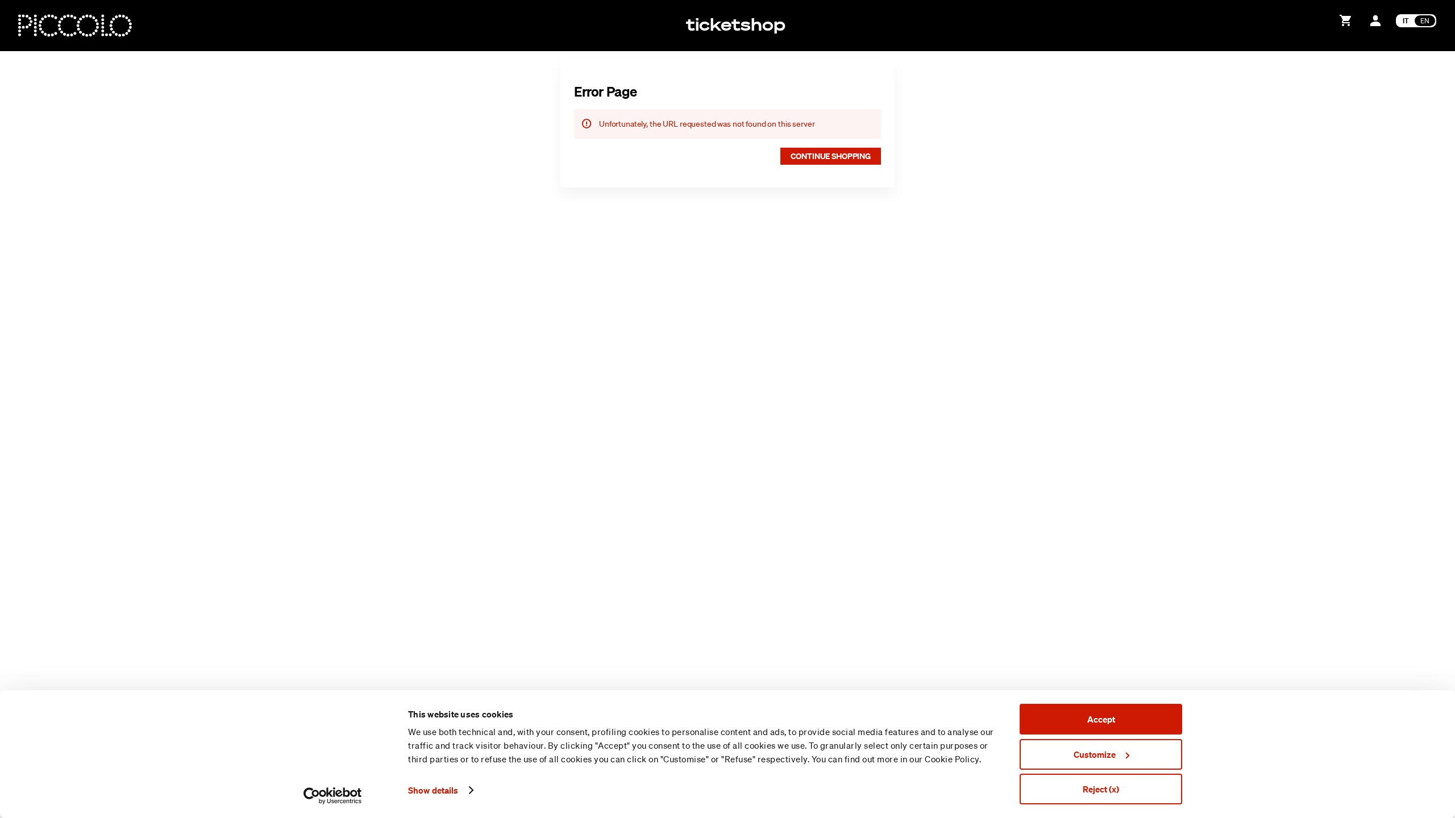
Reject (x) (1101, 789)
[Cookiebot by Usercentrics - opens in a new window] (333, 795)
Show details (433, 790)
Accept (1101, 719)
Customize (1095, 754)
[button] (830, 156)
